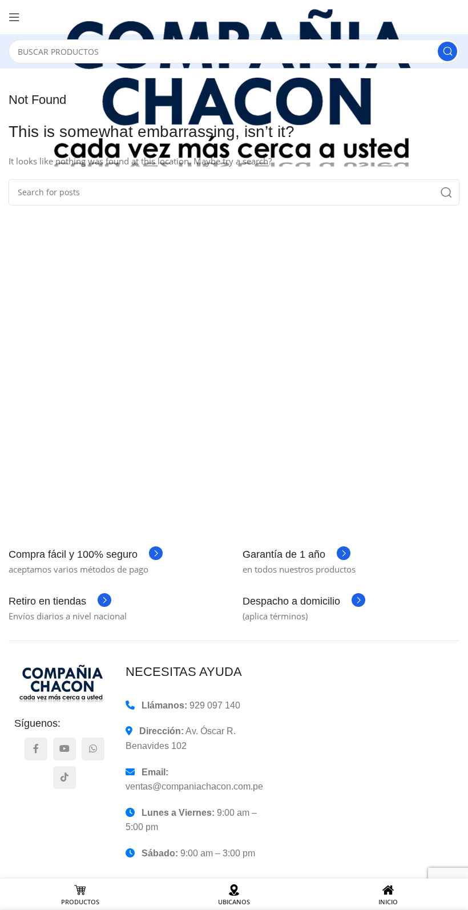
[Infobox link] (86, 554)
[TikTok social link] (64, 777)
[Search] (447, 51)
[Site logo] (245, 89)
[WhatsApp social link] (93, 749)
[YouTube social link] (64, 749)
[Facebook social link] (36, 749)
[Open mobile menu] (14, 17)
